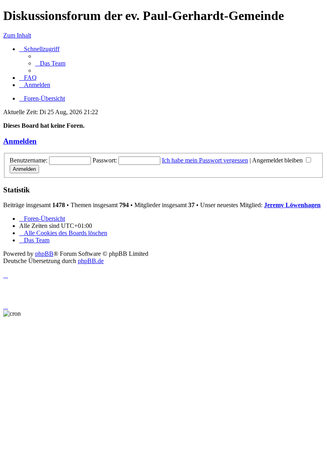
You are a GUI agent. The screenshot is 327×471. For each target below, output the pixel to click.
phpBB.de (91, 260)
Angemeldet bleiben (278, 160)
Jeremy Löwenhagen (292, 205)
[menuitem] (50, 63)
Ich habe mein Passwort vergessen (205, 160)
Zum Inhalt (17, 35)
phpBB (44, 253)
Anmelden (20, 141)
